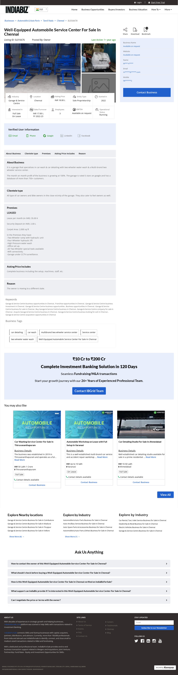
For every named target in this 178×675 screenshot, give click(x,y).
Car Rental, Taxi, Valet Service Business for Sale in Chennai (142, 520)
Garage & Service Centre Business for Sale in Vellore (29, 530)
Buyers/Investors (116, 9)
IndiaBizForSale (10, 632)
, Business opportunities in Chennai (79, 306)
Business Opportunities (92, 9)
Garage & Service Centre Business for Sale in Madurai (29, 523)
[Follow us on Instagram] (155, 640)
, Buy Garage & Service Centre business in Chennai (55, 309)
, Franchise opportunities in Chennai (69, 303)
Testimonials (112, 625)
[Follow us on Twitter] (137, 640)
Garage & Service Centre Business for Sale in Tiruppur (29, 527)
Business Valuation (138, 9)
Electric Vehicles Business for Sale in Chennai (137, 527)
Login (139, 2)
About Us (82, 621)
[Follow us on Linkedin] (149, 640)
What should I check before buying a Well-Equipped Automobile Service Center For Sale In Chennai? (60, 572)
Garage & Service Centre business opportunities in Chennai (30, 303)
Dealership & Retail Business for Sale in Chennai (138, 524)
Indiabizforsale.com (12, 624)
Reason (82, 153)
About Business (13, 153)
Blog (109, 632)
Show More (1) (71, 536)
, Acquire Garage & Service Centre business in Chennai (35, 312)
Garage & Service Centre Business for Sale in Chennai (140, 530)
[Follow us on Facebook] (143, 640)
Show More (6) (15, 536)
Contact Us (82, 636)
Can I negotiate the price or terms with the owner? (36, 600)
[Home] (18, 11)
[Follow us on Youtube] (161, 640)
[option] (37, 450)
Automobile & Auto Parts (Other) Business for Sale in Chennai (88, 530)
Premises (46, 153)
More (167, 9)
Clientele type (31, 153)
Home (74, 9)
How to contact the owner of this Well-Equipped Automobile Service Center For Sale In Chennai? (59, 563)
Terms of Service (85, 625)
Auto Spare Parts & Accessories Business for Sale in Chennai (87, 527)
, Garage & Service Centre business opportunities (45, 306)
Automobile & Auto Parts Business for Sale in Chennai (85, 520)
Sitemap (110, 629)
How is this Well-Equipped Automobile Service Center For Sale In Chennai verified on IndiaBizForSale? (61, 581)
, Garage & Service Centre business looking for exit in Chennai (82, 312)
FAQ (80, 632)
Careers (110, 622)
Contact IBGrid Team (89, 391)
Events (81, 629)
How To (155, 9)
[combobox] (41, 9)
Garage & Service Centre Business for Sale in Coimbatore (31, 520)
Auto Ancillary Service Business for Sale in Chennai (83, 523)
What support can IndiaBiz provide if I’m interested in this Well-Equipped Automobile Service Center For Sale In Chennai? (71, 591)
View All (165, 494)
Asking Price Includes (65, 153)
